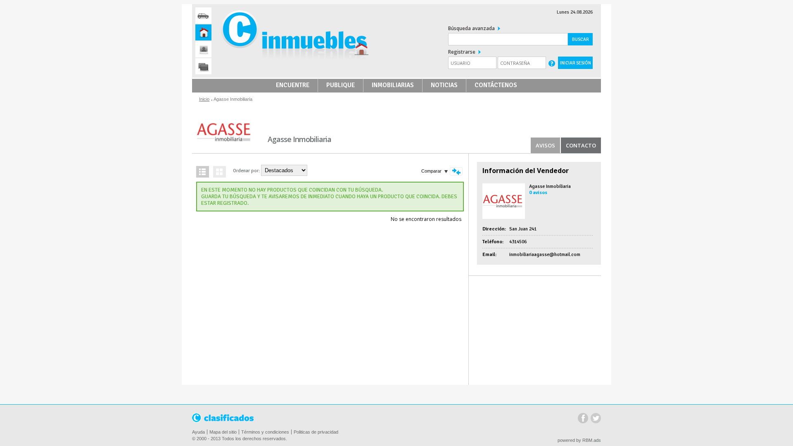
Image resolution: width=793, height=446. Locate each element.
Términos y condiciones (265, 431)
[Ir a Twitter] (587, 25)
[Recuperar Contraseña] (552, 63)
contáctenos (496, 85)
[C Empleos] (203, 49)
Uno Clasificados (223, 418)
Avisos (545, 145)
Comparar (431, 170)
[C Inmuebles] (203, 32)
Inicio (204, 99)
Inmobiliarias (393, 85)
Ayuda (198, 431)
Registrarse (461, 51)
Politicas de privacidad (316, 431)
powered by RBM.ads (579, 440)
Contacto (581, 145)
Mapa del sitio (223, 431)
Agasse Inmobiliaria (550, 186)
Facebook (583, 419)
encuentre (292, 85)
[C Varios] (203, 66)
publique (340, 85)
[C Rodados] (203, 15)
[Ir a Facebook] (575, 25)
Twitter (596, 419)
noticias (444, 85)
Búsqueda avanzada (471, 28)
